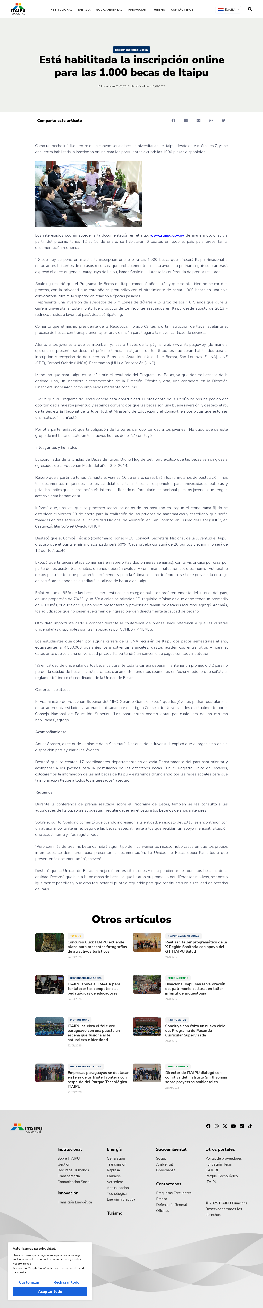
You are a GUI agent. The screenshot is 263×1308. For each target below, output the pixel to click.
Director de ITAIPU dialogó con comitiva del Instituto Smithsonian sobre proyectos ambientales (196, 1077)
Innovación (137, 10)
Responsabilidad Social (131, 50)
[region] (50, 1271)
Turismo (158, 10)
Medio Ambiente (178, 978)
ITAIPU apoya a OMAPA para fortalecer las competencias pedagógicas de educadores (94, 989)
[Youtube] (233, 1126)
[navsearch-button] (250, 9)
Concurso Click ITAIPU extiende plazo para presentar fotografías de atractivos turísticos (97, 947)
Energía (84, 10)
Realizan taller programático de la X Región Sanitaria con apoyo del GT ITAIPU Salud (196, 947)
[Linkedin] (242, 1126)
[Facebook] (208, 1126)
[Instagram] (216, 1126)
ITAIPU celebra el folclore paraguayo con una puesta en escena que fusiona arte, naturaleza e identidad (94, 1033)
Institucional (61, 10)
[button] (173, 120)
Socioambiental (109, 10)
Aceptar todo (50, 1291)
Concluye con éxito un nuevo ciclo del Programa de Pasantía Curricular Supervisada (195, 1031)
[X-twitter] (225, 1126)
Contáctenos (182, 10)
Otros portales (220, 1149)
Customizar (29, 1282)
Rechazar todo (66, 1282)
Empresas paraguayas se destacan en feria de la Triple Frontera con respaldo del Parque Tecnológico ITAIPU (98, 1079)
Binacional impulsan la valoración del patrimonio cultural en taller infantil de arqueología (195, 989)
